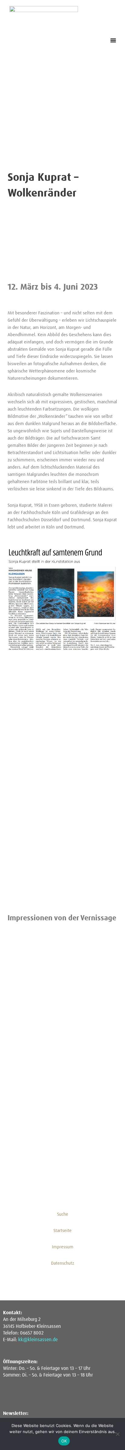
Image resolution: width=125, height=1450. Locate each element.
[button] (113, 40)
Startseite (62, 1230)
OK (64, 1441)
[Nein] (117, 1434)
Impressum (62, 1247)
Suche (62, 1214)
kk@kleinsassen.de (38, 1339)
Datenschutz (62, 1263)
